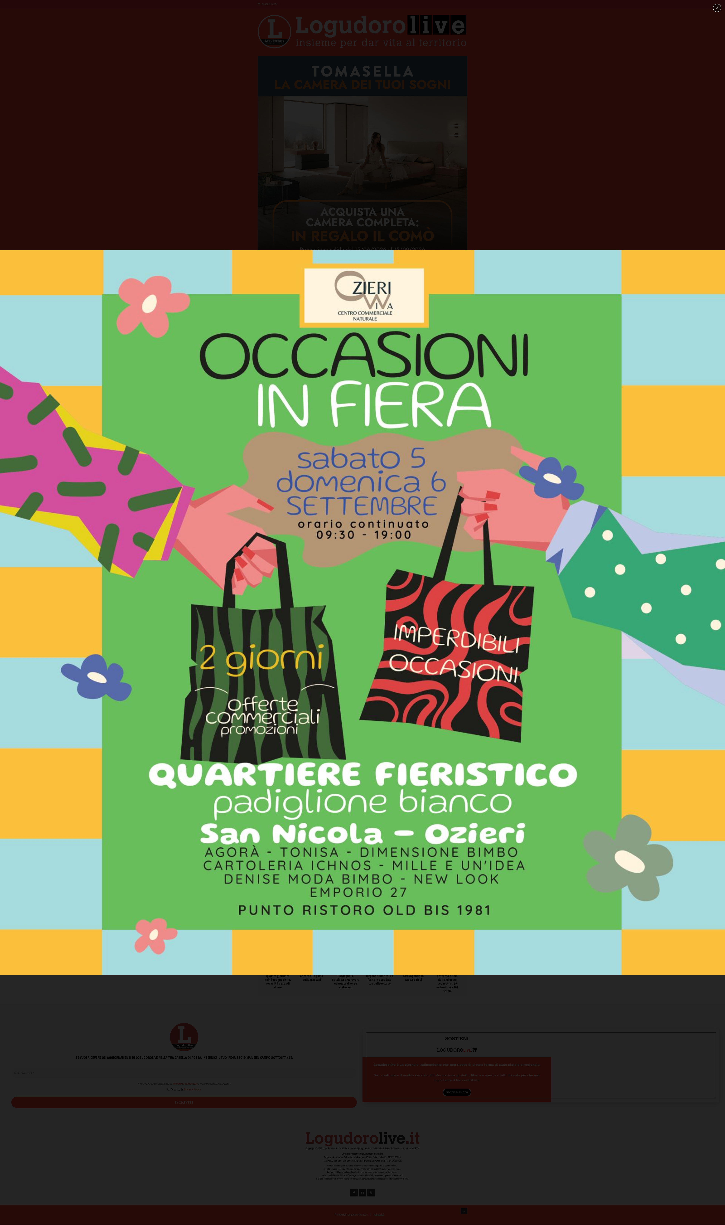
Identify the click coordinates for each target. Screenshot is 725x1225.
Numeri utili (440, 278)
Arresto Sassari (269, 514)
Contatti (458, 275)
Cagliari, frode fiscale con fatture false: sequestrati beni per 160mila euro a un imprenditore (447, 936)
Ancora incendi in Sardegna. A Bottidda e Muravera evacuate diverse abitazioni (345, 979)
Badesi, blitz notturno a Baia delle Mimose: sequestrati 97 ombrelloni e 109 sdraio (447, 981)
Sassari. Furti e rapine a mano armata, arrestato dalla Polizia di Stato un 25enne (326, 769)
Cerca (406, 296)
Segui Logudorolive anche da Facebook (284, 492)
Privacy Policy (335, 601)
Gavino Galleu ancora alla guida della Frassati (311, 976)
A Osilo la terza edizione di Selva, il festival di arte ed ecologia (434, 725)
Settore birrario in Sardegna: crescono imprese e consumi (434, 708)
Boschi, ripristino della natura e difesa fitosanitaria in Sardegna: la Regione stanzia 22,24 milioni (433, 673)
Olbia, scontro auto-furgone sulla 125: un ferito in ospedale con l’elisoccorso (379, 977)
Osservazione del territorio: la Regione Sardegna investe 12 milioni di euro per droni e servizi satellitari (434, 653)
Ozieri (276, 275)
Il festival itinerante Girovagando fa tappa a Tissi (413, 976)
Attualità (351, 275)
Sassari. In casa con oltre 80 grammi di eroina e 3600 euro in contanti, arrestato (276, 769)
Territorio (294, 275)
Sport (367, 275)
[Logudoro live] (362, 33)
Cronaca (333, 275)
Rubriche (401, 275)
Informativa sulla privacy (327, 595)
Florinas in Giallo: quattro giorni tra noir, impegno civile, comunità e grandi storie (278, 979)
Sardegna (314, 275)
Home (261, 275)
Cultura (383, 275)
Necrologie (421, 275)
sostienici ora (457, 1092)
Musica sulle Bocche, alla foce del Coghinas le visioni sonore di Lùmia (434, 692)
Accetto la (327, 601)
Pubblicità (379, 1214)
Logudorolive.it (299, 480)
